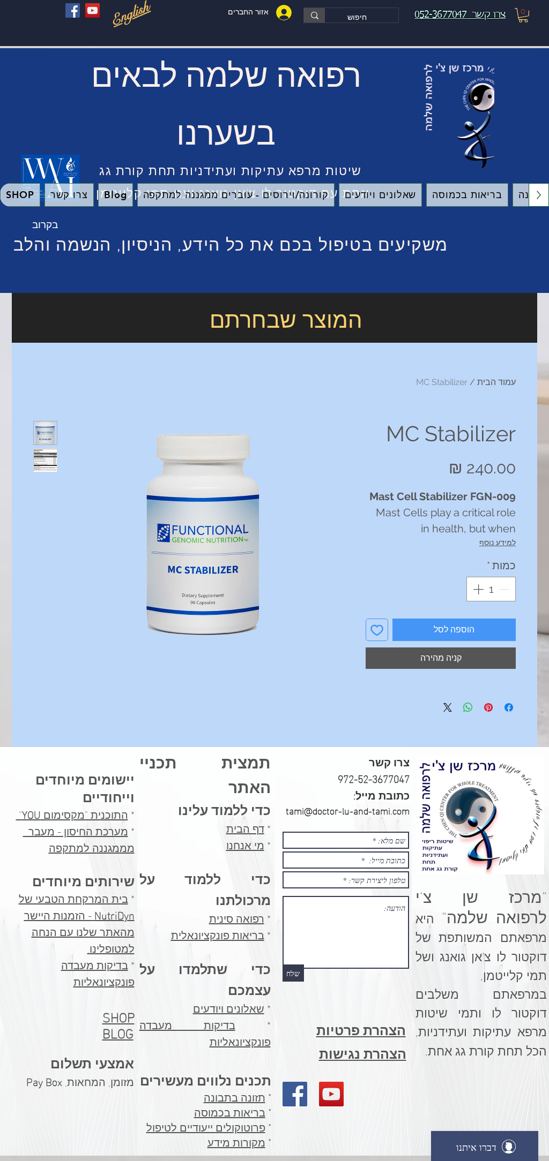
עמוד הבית (496, 382)
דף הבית (245, 827)
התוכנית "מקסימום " (72, 813)
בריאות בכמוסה (229, 1112)
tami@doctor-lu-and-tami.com (348, 810)
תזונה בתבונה (234, 1097)
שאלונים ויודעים (228, 1007)
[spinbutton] (491, 589)
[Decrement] (505, 589)
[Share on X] (447, 707)
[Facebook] (72, 10)
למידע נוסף (497, 542)
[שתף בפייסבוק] (508, 707)
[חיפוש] (314, 15)
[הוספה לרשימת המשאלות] (377, 630)
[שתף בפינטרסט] (488, 707)
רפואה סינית (236, 917)
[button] (523, 15)
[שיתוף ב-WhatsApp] (468, 707)
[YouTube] (92, 10)
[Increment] (477, 589)
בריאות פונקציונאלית (217, 934)
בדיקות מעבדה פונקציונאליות (98, 972)
